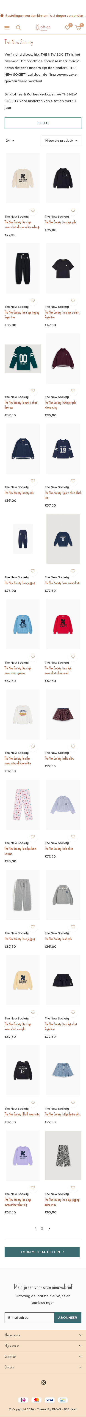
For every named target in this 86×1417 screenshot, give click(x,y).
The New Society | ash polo (58, 939)
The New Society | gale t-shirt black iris (63, 495)
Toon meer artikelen (40, 1252)
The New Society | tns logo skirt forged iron (61, 1026)
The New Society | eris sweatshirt (62, 583)
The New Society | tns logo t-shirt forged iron (62, 314)
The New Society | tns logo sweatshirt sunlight (18, 1026)
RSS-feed (70, 1409)
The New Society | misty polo (19, 493)
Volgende (49, 1228)
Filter (42, 123)
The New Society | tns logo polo (60, 222)
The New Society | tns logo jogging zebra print (62, 1202)
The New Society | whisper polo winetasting (60, 404)
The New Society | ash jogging (20, 939)
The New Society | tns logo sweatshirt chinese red (58, 670)
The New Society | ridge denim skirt (62, 1114)
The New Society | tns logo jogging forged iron (22, 314)
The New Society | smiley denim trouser (20, 851)
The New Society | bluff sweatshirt (22, 1114)
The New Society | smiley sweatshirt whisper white (18, 760)
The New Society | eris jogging (20, 583)
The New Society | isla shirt (59, 849)
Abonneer (67, 1317)
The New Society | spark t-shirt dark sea (21, 404)
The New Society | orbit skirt (59, 758)
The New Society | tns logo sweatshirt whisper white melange (22, 224)
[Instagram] (44, 1382)
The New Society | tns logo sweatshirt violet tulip (18, 1202)
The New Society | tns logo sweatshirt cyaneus (18, 670)
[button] (7, 28)
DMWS (56, 1409)
